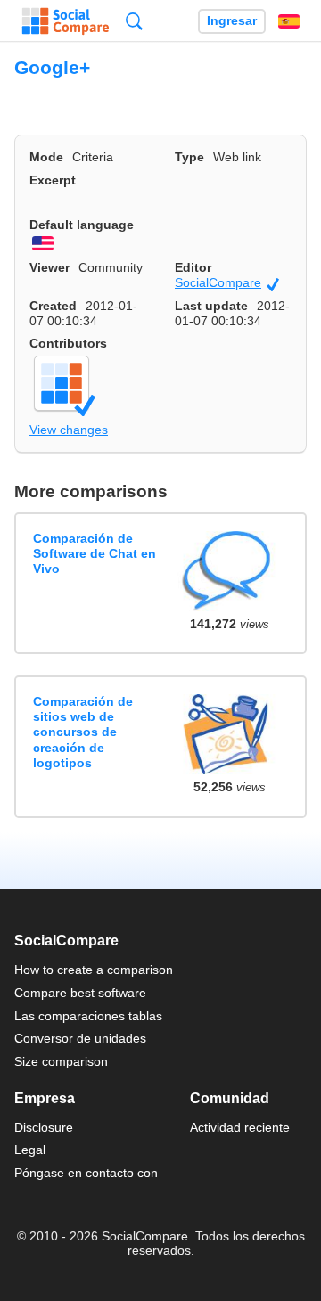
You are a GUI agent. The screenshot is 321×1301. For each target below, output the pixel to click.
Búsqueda (134, 20)
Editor (193, 267)
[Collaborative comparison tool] (65, 21)
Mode (46, 157)
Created (53, 306)
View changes (68, 429)
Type (189, 157)
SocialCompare (227, 282)
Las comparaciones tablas (88, 1016)
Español (289, 21)
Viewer (49, 267)
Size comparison (61, 1061)
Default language (81, 224)
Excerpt (52, 180)
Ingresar (232, 21)
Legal (29, 1149)
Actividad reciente (240, 1127)
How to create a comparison (93, 969)
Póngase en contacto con (86, 1173)
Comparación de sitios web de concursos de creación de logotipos (83, 732)
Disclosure (43, 1127)
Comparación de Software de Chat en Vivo (94, 554)
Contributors (68, 343)
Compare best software (80, 993)
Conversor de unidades (80, 1038)
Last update (211, 306)
